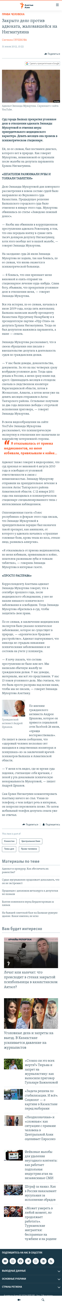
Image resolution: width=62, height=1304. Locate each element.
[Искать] (43, 1300)
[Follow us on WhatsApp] (36, 1261)
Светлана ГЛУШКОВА (14, 40)
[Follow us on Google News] (43, 1261)
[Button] (52, 54)
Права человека (13, 14)
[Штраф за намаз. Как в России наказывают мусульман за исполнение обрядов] (13, 1190)
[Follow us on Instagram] (13, 1261)
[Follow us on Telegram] (28, 1261)
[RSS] (51, 1261)
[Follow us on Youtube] (5, 1261)
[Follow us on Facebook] (20, 1261)
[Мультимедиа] (19, 1300)
